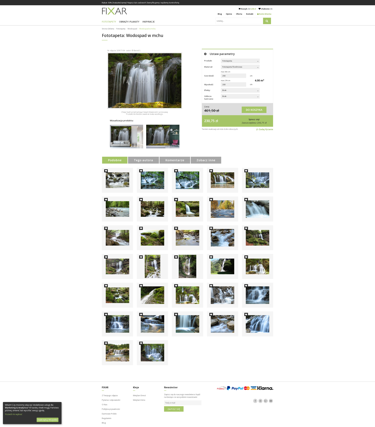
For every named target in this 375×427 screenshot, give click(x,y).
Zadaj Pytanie (265, 129)
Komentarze (174, 160)
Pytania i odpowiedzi (111, 400)
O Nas (104, 404)
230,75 (209, 120)
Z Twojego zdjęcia (110, 395)
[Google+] (265, 401)
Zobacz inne (206, 160)
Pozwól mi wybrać (13, 414)
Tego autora (143, 160)
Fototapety (109, 21)
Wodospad (132, 28)
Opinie (229, 14)
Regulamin (106, 418)
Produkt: (208, 60)
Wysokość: (208, 84)
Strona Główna (108, 28)
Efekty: (207, 90)
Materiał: (208, 66)
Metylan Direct (139, 395)
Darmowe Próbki (109, 413)
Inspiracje (148, 21)
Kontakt (249, 14)
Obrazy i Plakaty (129, 21)
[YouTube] (271, 401)
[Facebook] (255, 401)
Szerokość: (209, 75)
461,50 (209, 110)
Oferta (239, 14)
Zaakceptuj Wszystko (47, 419)
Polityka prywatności (111, 409)
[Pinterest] (260, 401)
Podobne (115, 160)
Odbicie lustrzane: (208, 97)
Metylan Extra (139, 400)
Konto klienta (265, 14)
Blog (220, 14)
